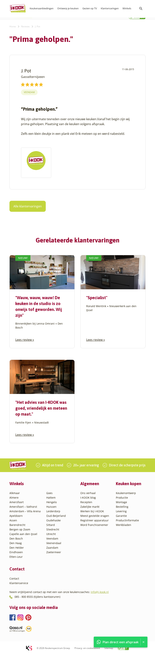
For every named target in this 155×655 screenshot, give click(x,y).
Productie (122, 497)
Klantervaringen (110, 8)
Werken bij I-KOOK (92, 511)
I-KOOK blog (88, 497)
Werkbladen (123, 525)
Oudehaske (53, 520)
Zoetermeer (53, 552)
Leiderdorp (53, 511)
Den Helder (16, 547)
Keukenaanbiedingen (41, 8)
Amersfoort (16, 502)
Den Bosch (16, 538)
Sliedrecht (52, 529)
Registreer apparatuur (94, 520)
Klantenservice (18, 583)
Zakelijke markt (89, 506)
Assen (13, 520)
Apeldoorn (16, 516)
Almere (14, 497)
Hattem (51, 497)
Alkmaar (14, 493)
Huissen (51, 506)
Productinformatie (127, 520)
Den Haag (15, 543)
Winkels (126, 8)
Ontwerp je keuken (68, 8)
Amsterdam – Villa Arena (25, 511)
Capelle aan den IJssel (23, 534)
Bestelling (122, 506)
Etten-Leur (16, 557)
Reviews (25, 26)
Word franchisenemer (94, 525)
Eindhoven (16, 552)
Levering (121, 511)
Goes (49, 493)
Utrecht (51, 534)
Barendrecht (17, 525)
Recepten (86, 502)
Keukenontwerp (126, 493)
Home (12, 26)
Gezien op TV (89, 8)
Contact (14, 578)
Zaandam (52, 547)
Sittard (50, 525)
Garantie (121, 516)
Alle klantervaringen (27, 206)
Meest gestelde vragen (94, 516)
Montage (121, 502)
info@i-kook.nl (100, 592)
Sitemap (108, 648)
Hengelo (51, 502)
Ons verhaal (88, 493)
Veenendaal (53, 543)
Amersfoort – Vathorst (23, 506)
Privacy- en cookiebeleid (87, 648)
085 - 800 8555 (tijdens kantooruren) (37, 597)
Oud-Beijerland (56, 516)
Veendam (29, 92)
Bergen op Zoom (19, 529)
